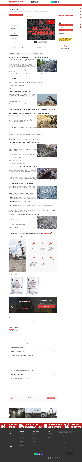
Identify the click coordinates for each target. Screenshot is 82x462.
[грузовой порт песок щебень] (17, 255)
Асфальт (10, 446)
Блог (34, 441)
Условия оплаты (50, 433)
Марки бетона (35, 433)
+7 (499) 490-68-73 (34, 1)
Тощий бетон (12, 437)
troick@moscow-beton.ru (34, 2)
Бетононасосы (12, 444)
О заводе (11, 30)
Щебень (11, 330)
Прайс (10, 431)
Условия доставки (51, 434)
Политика (34, 437)
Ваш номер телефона (43, 302)
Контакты (21, 438)
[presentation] (33, 42)
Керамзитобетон (12, 435)
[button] (12, 270)
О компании (22, 433)
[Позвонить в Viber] (56, 2)
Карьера (21, 445)
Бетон (10, 433)
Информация (36, 431)
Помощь (49, 431)
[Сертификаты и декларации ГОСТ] (20, 1)
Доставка (13, 23)
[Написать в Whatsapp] (52, 2)
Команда (21, 441)
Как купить (24, 53)
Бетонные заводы (23, 434)
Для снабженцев (36, 438)
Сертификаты (12, 31)
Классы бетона (35, 434)
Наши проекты (13, 33)
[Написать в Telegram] (54, 2)
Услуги (41, 53)
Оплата (30, 53)
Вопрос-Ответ (12, 36)
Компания (22, 431)
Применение (13, 22)
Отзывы (18, 53)
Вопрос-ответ (50, 437)
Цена (12, 20)
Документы (22, 437)
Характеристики (14, 25)
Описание (12, 17)
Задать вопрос (13, 38)
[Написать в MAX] (58, 2)
